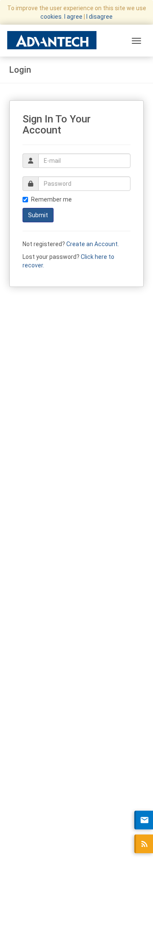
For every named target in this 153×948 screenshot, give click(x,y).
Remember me (51, 199)
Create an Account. (92, 244)
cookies (51, 16)
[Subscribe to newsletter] (143, 820)
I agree (73, 16)
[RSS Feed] (143, 843)
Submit (38, 215)
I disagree (99, 16)
